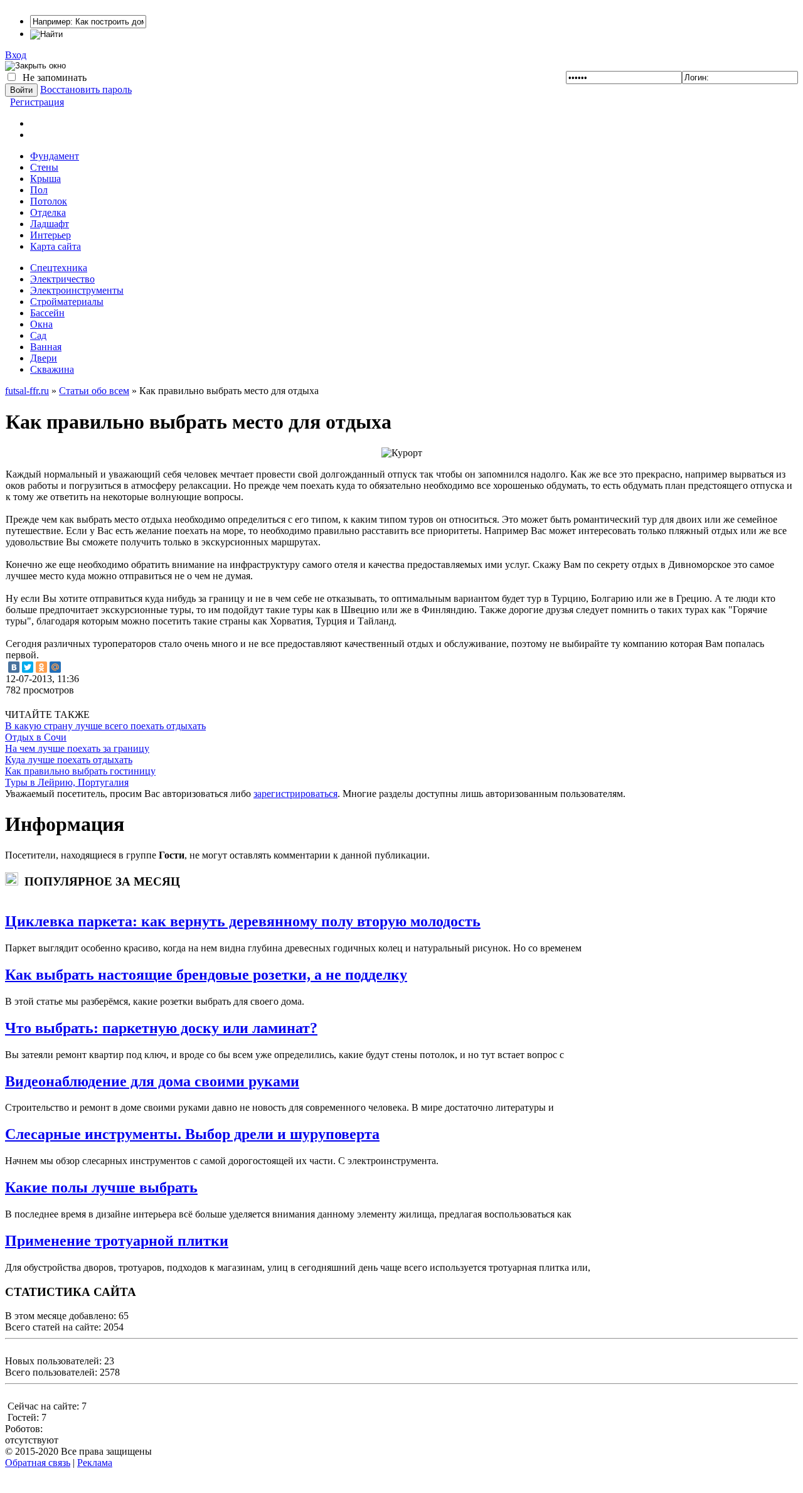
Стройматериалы (67, 301)
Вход (15, 55)
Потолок (48, 201)
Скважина (52, 369)
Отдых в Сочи (35, 737)
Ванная (45, 346)
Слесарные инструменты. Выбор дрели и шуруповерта (192, 1134)
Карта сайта (55, 246)
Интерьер (50, 235)
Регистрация (37, 102)
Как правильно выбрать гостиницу (80, 771)
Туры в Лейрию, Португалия (67, 782)
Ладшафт (49, 223)
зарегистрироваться (295, 793)
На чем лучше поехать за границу (77, 748)
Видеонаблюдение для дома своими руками (152, 1081)
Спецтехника (58, 267)
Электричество (62, 279)
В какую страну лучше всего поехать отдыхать (105, 725)
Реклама (94, 1462)
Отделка (48, 212)
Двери (43, 358)
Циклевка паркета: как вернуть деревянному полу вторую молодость (243, 921)
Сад (38, 335)
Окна (41, 324)
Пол (39, 190)
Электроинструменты (77, 290)
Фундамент (54, 156)
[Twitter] (27, 667)
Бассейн (47, 313)
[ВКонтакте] (13, 667)
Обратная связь (37, 1462)
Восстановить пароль (86, 89)
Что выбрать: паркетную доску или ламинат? (161, 1028)
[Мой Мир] (55, 667)
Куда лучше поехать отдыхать (68, 759)
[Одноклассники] (41, 667)
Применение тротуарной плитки (116, 1241)
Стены (44, 167)
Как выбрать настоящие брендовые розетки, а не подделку (206, 974)
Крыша (45, 178)
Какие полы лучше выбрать (101, 1187)
